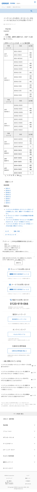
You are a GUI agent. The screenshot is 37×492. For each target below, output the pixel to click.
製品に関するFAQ (16, 7)
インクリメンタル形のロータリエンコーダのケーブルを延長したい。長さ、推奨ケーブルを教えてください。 (19, 211)
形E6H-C (8, 203)
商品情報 (9, 7)
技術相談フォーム (22, 289)
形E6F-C (8, 201)
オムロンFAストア (18, 334)
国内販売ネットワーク (18, 319)
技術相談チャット (22, 274)
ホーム (3, 7)
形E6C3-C (8, 196)
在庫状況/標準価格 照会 (18, 351)
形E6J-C (8, 188)
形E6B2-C (8, 192)
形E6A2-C (8, 190)
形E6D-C (8, 199)
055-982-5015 (18, 307)
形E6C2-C (8, 194)
